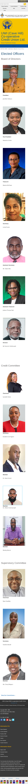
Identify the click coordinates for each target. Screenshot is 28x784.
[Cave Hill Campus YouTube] (7, 720)
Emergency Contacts (4, 705)
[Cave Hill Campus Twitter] (13, 720)
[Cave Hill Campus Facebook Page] (1, 720)
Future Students (4, 6)
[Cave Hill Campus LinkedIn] (4, 720)
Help (5, 10)
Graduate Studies (3, 752)
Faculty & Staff (23, 6)
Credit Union (10, 48)
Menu (14, 46)
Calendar (23, 8)
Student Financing (4, 756)
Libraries (2, 754)
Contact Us (14, 703)
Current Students (14, 6)
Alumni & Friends (3, 736)
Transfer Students (4, 742)
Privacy (3, 778)
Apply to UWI (3, 749)
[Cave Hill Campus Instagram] (10, 720)
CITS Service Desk (21, 705)
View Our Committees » (8, 695)
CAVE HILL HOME (3, 48)
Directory (4, 8)
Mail (14, 8)
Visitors (1, 738)
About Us (15, 48)
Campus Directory (12, 705)
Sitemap (17, 778)
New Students (3, 740)
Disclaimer (10, 778)
